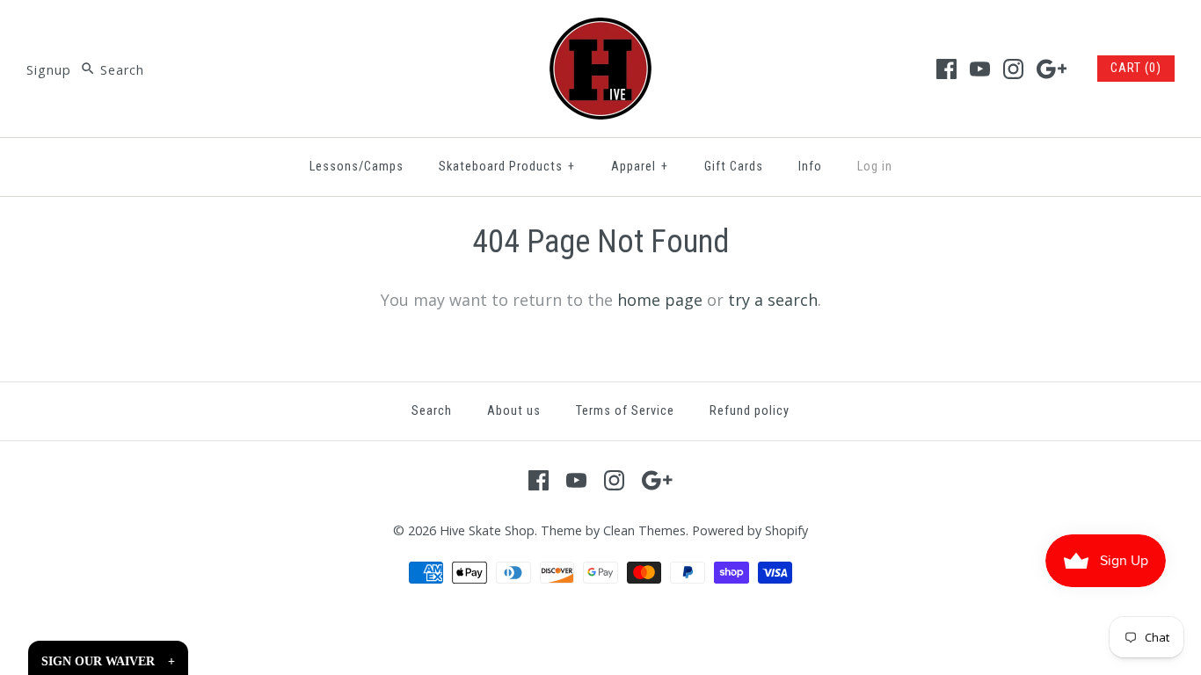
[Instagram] (1013, 69)
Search (431, 410)
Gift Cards (733, 166)
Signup (48, 70)
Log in (874, 166)
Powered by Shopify (750, 530)
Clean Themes (644, 530)
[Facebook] (946, 69)
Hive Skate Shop (487, 530)
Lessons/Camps (356, 166)
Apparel (639, 166)
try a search (773, 299)
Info (810, 166)
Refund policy (750, 410)
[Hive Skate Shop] (600, 29)
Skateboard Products (507, 166)
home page (659, 299)
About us (514, 410)
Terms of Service (625, 410)
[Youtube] (980, 69)
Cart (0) (1135, 68)
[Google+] (1052, 69)
